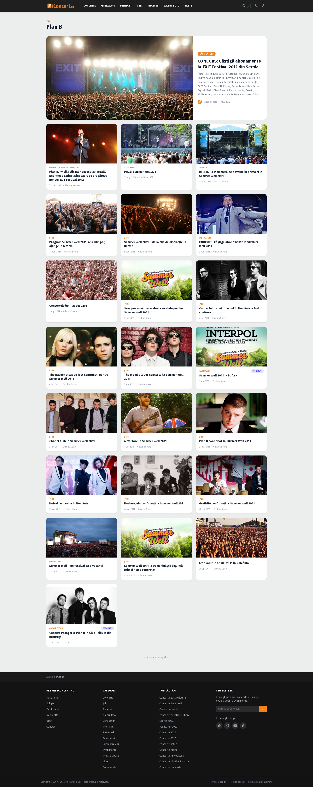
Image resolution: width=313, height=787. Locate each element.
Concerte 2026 (167, 732)
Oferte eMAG (166, 720)
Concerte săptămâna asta (174, 761)
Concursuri (109, 720)
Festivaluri (108, 5)
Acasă (49, 676)
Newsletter (52, 715)
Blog (49, 720)
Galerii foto (109, 715)
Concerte (90, 5)
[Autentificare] (263, 6)
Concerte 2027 (167, 738)
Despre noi (52, 697)
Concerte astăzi (168, 744)
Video (106, 761)
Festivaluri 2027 (168, 726)
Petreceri (126, 5)
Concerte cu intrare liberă (174, 715)
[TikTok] (243, 725)
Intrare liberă (111, 755)
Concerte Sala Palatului (172, 697)
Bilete (188, 5)
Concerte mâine (168, 749)
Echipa (50, 703)
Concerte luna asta (170, 767)
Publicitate (52, 709)
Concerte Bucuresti (170, 703)
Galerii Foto (172, 5)
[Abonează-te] (263, 709)
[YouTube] (235, 725)
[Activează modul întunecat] (256, 6)
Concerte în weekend (171, 755)
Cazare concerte (168, 709)
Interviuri (108, 726)
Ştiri (140, 5)
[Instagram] (227, 725)
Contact (50, 726)
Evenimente (109, 749)
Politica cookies (237, 782)
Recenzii (153, 5)
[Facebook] (219, 725)
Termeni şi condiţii (218, 782)
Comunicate (109, 767)
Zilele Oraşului (111, 744)
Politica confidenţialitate (260, 782)
